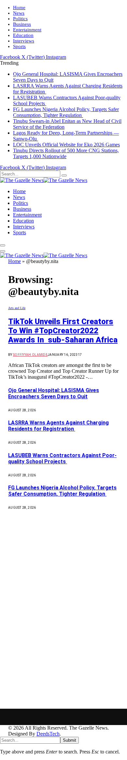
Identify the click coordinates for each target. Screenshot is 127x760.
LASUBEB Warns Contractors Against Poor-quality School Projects (62, 458)
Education (23, 35)
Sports (19, 46)
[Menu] (2, 245)
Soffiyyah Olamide (30, 354)
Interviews (23, 40)
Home (19, 7)
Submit (69, 740)
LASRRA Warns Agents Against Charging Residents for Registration (58, 426)
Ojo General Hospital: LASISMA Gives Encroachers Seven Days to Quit (53, 393)
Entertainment (27, 29)
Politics (20, 18)
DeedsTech (48, 733)
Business (22, 24)
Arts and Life (16, 308)
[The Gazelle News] (43, 180)
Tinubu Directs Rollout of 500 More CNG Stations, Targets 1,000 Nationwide (66, 153)
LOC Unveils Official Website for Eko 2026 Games (66, 144)
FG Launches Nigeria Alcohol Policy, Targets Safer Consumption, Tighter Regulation (66, 112)
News (18, 13)
